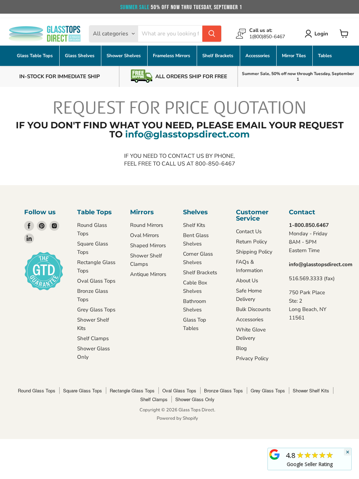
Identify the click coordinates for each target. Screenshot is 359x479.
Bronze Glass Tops (223, 390)
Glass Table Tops (35, 56)
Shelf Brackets (218, 56)
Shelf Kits (194, 225)
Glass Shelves (80, 56)
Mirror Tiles (294, 56)
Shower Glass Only (195, 399)
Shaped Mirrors (148, 245)
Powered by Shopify (177, 418)
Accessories (258, 56)
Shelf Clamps (93, 338)
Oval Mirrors (144, 235)
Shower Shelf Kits (311, 390)
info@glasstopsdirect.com (187, 134)
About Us (247, 280)
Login (321, 33)
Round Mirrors (146, 225)
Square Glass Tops (82, 390)
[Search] (211, 34)
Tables (325, 56)
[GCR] (274, 454)
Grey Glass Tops (96, 309)
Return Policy (251, 241)
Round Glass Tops (36, 390)
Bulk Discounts (253, 309)
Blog (241, 348)
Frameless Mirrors (172, 56)
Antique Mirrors (148, 274)
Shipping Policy (254, 251)
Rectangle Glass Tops (132, 390)
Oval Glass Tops (96, 280)
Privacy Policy (252, 358)
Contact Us (249, 231)
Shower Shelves (124, 56)
